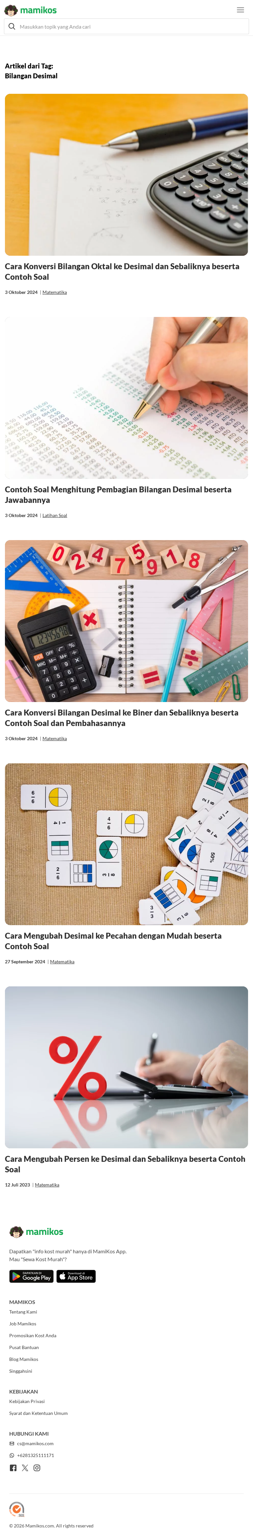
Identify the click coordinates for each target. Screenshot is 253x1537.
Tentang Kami (23, 1312)
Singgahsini (20, 1371)
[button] (126, 26)
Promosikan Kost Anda (32, 1335)
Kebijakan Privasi (27, 1401)
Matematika (54, 292)
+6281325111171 (35, 1455)
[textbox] (126, 26)
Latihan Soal (54, 515)
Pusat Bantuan (24, 1347)
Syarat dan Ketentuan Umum (38, 1413)
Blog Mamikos (23, 1359)
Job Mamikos (22, 1323)
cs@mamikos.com (35, 1443)
